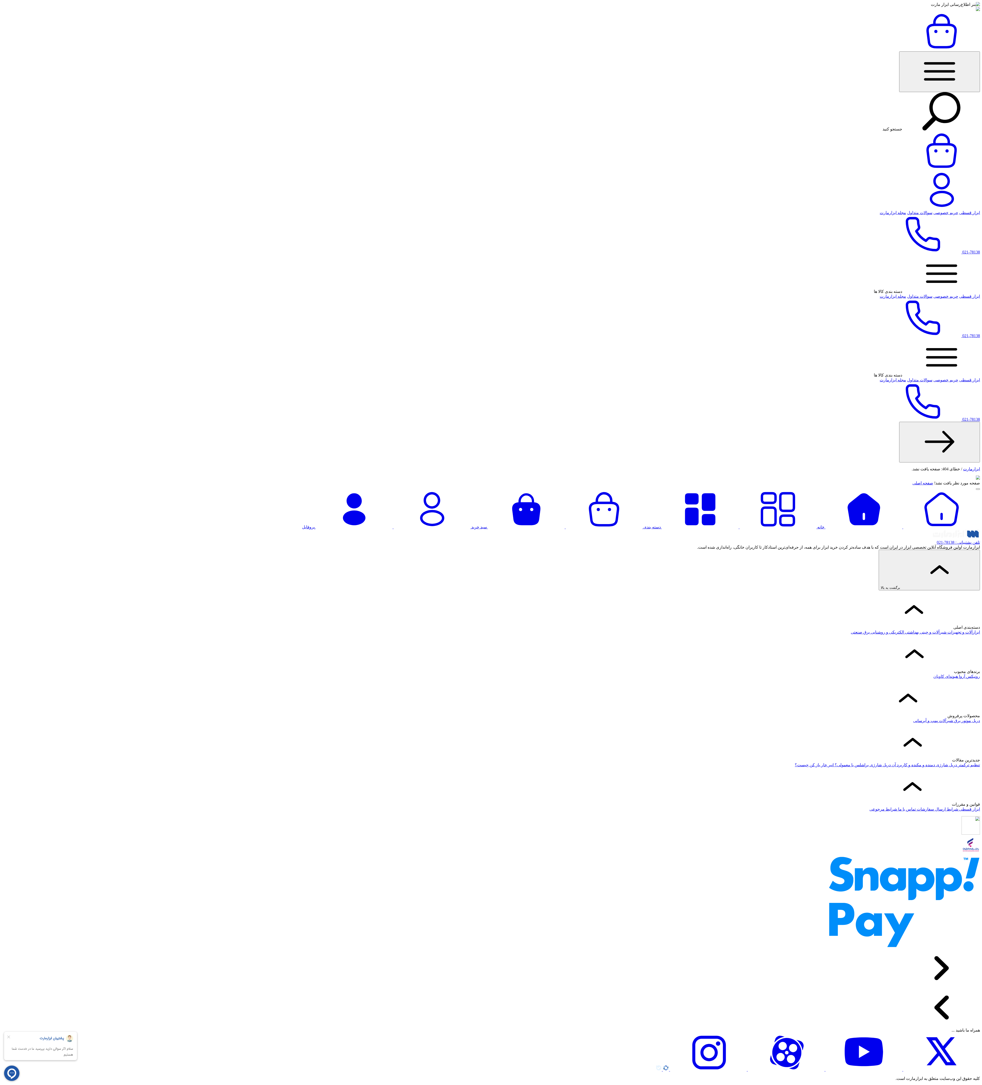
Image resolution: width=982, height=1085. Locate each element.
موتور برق (962, 720)
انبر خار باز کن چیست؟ (814, 765)
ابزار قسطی (969, 213)
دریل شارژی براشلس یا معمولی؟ (862, 765)
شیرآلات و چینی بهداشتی (925, 632)
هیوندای (951, 676)
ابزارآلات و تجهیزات (963, 632)
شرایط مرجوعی (883, 809)
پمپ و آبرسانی (925, 720)
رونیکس (972, 676)
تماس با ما (906, 809)
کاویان (938, 676)
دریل (975, 720)
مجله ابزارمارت (893, 213)
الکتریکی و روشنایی (887, 632)
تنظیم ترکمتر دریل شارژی (957, 765)
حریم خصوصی (945, 213)
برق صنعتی (860, 632)
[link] (939, 442)
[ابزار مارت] (978, 9)
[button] (939, 71)
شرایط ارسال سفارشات (937, 809)
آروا (961, 676)
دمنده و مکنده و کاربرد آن (913, 765)
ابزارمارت (971, 469)
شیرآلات (945, 720)
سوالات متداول (919, 213)
